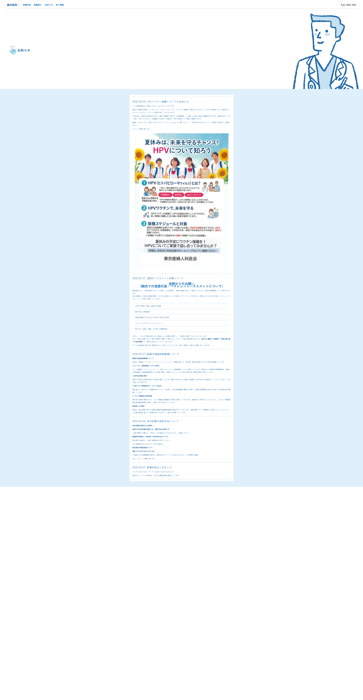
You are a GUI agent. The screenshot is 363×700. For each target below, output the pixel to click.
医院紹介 (38, 4)
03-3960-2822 (349, 4)
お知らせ (49, 4)
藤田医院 (12, 5)
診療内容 (27, 4)
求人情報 (60, 4)
